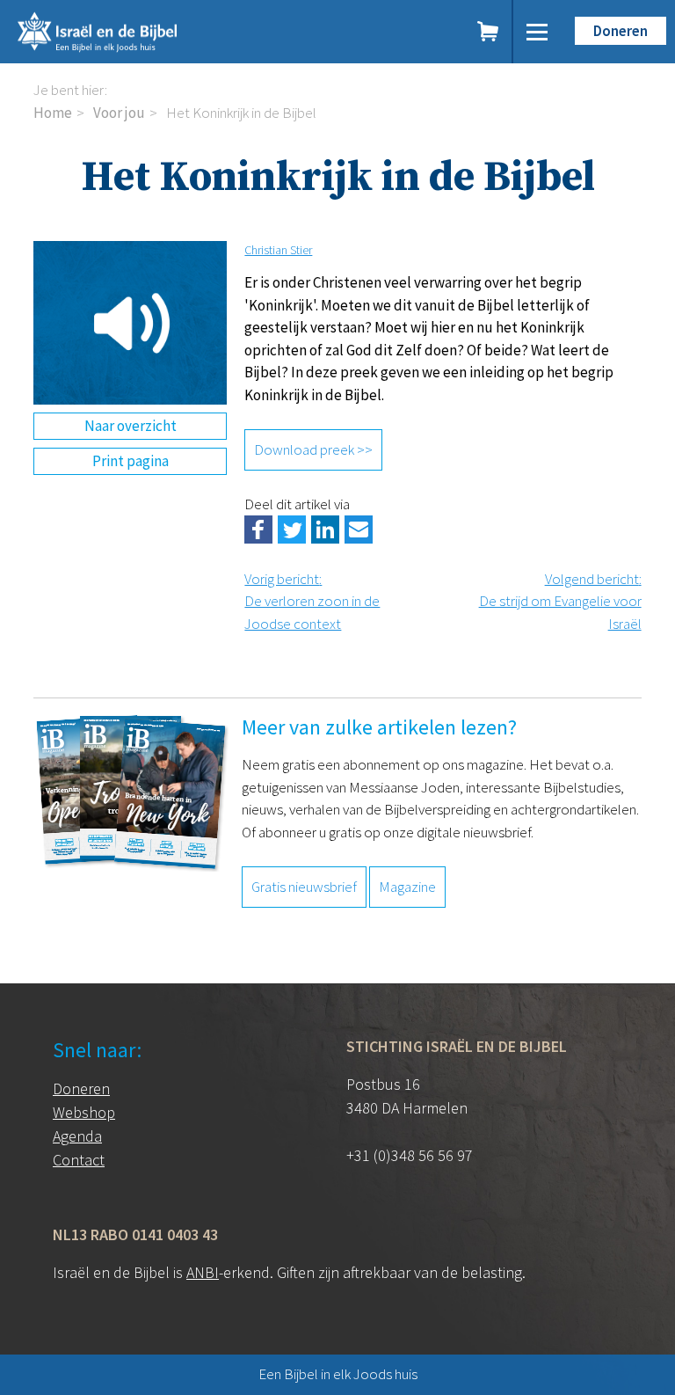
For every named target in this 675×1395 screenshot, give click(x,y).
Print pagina (130, 461)
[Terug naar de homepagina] (165, 31)
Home (52, 112)
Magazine (407, 886)
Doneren (620, 30)
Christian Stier (278, 250)
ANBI (202, 1272)
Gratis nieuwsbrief (304, 886)
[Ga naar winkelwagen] (488, 31)
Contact (79, 1160)
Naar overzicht (130, 425)
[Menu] (537, 31)
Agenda (77, 1136)
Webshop (84, 1112)
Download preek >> (313, 449)
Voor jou (119, 112)
